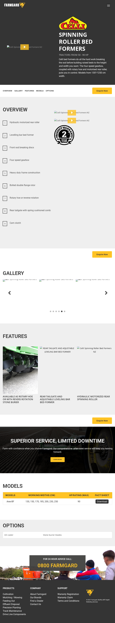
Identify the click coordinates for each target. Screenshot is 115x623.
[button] (108, 5)
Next (107, 293)
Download (102, 501)
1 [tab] (50, 311)
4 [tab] (59, 311)
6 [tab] (64, 311)
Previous (7, 293)
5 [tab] (61, 311)
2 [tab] (53, 311)
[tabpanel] (21, 293)
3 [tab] (56, 311)
